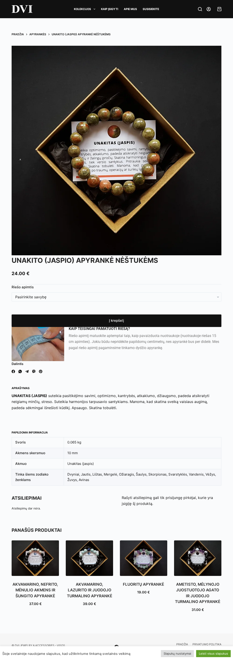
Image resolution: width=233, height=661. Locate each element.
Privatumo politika (206, 644)
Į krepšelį (116, 320)
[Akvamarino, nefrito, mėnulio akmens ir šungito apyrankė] (35, 558)
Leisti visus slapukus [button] (213, 653)
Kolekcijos (82, 9)
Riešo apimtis (23, 287)
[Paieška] (200, 9)
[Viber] (33, 371)
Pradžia (182, 644)
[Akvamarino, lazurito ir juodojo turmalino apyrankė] (89, 558)
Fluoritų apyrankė (143, 584)
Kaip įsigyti (109, 9)
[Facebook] (13, 371)
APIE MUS (130, 9)
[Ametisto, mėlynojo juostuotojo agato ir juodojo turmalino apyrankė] (197, 558)
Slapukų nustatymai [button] (177, 653)
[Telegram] (27, 371)
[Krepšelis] (218, 9)
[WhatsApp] (20, 371)
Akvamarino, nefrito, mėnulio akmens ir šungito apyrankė (35, 590)
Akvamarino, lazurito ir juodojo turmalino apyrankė (89, 590)
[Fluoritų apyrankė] (143, 558)
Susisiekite (151, 9)
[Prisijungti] (209, 9)
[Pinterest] (40, 371)
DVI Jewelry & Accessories (34, 645)
